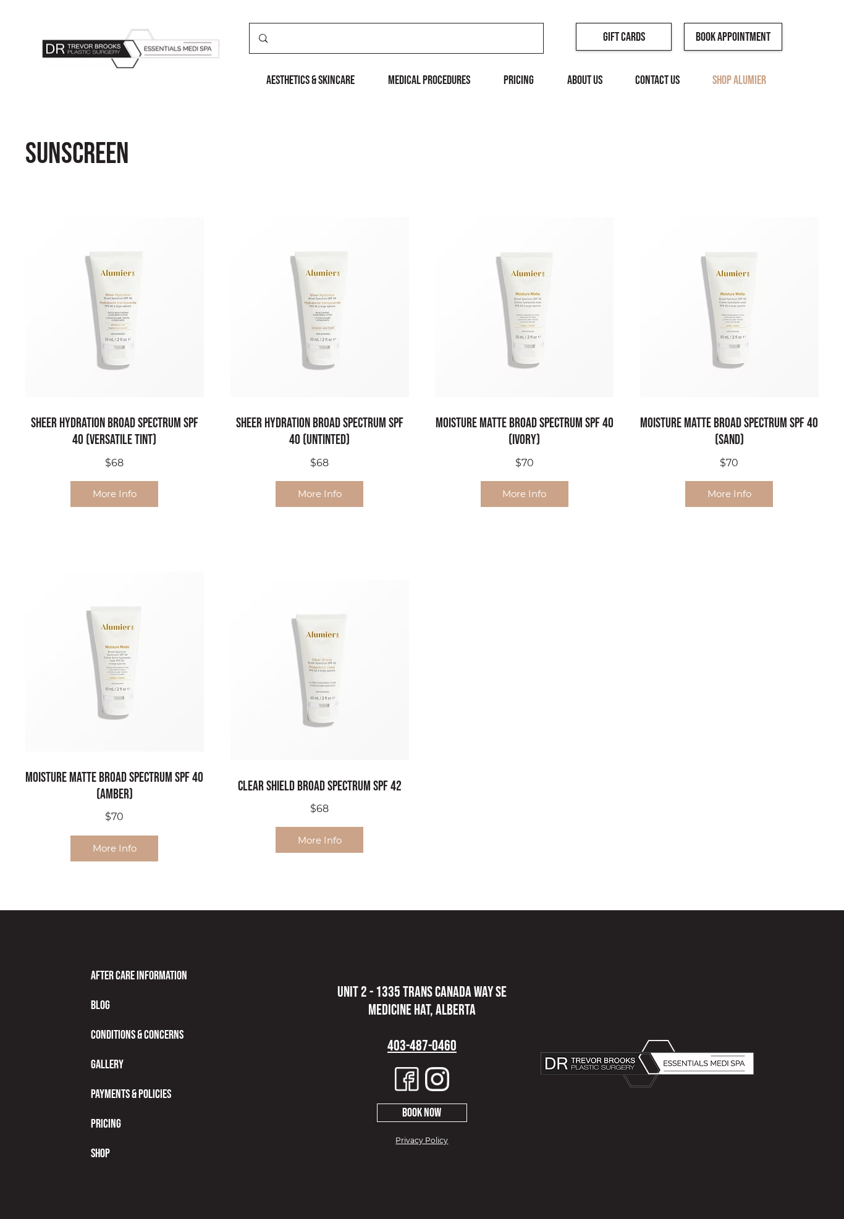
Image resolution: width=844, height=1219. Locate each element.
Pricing (106, 1123)
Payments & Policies (131, 1094)
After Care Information (139, 975)
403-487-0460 (422, 1046)
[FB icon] (407, 1079)
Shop (100, 1153)
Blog (100, 1005)
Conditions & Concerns (137, 1035)
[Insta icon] (437, 1079)
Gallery (107, 1064)
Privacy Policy (421, 1140)
